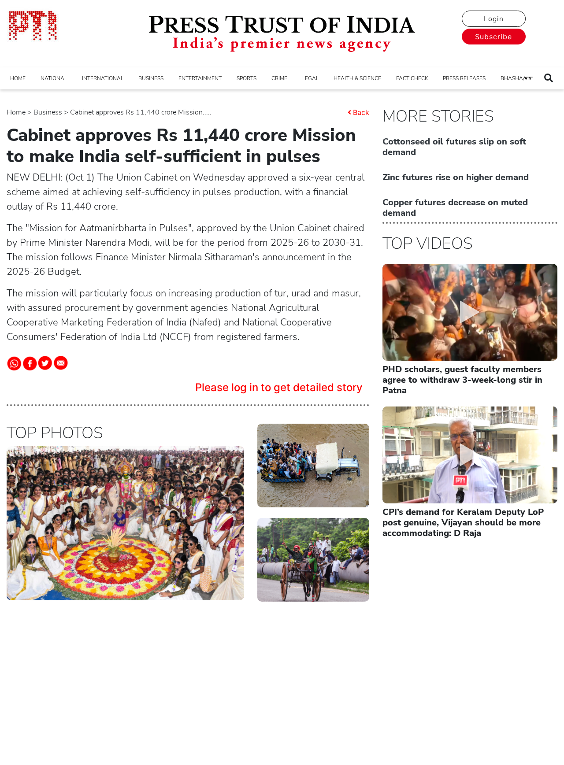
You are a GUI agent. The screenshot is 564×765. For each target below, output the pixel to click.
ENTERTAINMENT (200, 78)
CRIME (279, 78)
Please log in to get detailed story (279, 387)
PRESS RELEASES (464, 78)
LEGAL (310, 78)
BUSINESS (150, 78)
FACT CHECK (412, 78)
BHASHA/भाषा (517, 78)
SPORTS (246, 78)
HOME (18, 78)
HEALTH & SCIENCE (357, 78)
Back (361, 112)
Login (494, 19)
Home (16, 112)
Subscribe (493, 36)
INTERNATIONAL (102, 78)
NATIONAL (54, 78)
